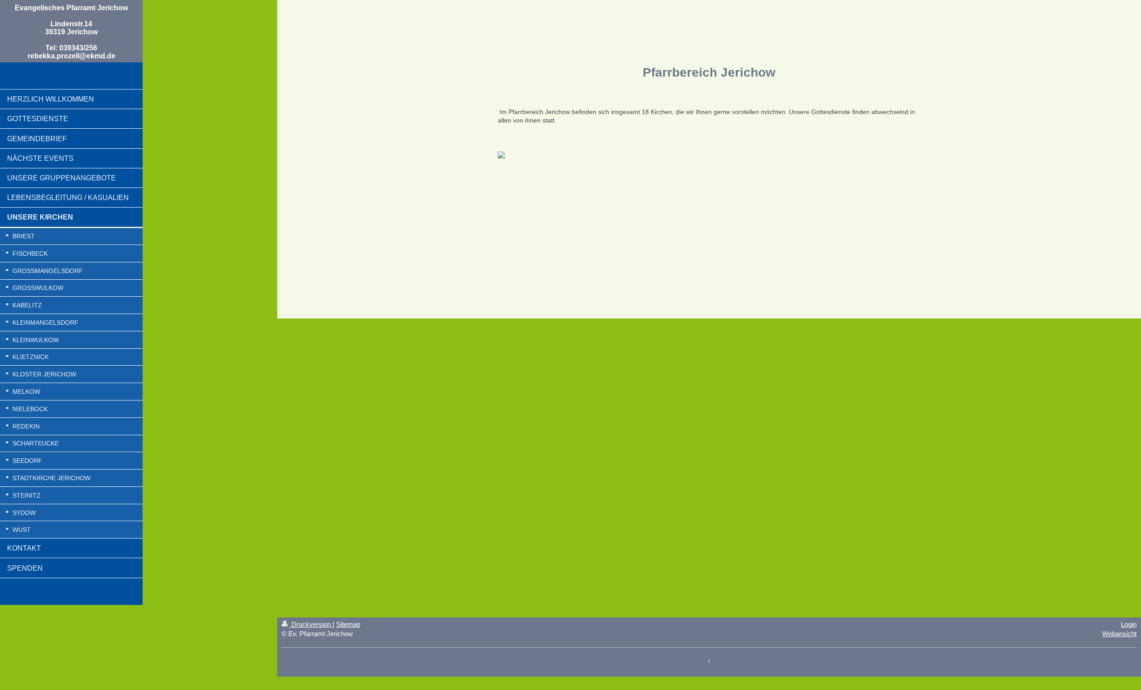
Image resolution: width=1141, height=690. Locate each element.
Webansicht (1119, 633)
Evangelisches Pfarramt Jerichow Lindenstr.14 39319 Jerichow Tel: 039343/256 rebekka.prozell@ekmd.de (71, 32)
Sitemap (348, 624)
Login (1129, 624)
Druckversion (311, 624)
